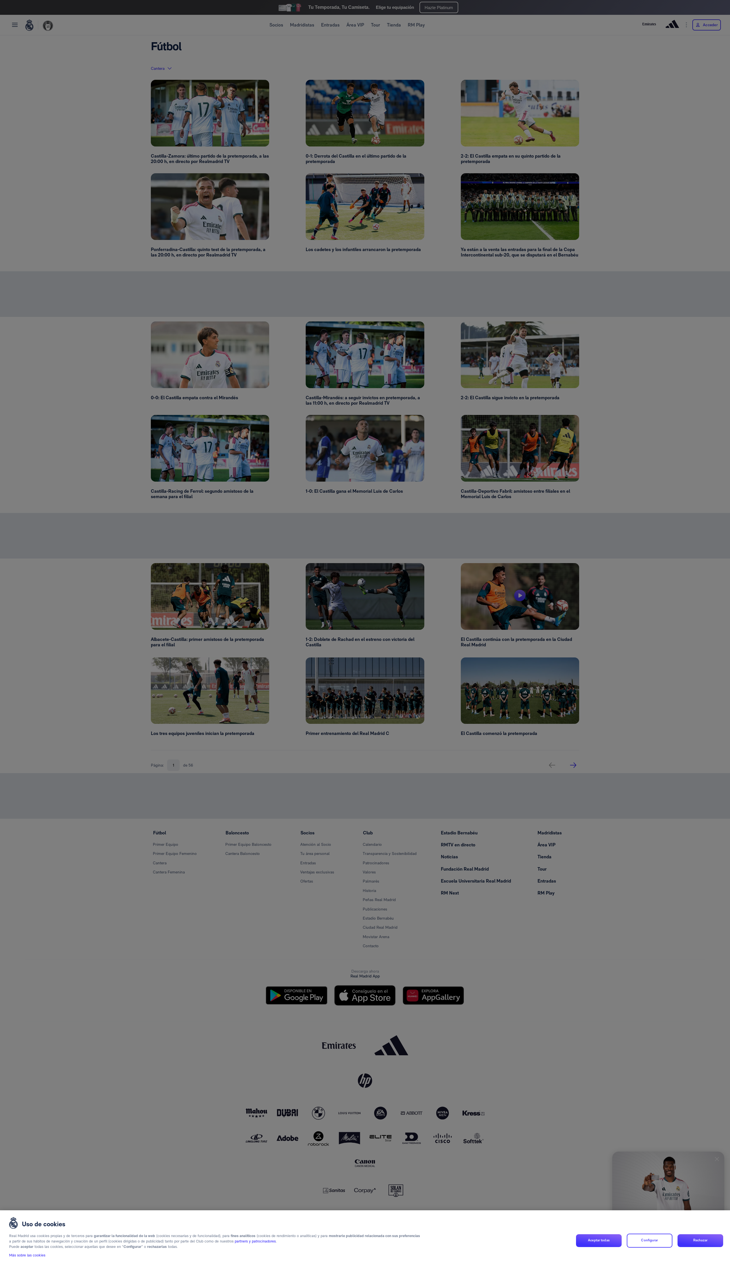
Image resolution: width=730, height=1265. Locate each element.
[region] (365, 1237)
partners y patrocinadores (255, 1241)
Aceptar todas (599, 1240)
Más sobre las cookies (27, 1255)
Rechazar (700, 1240)
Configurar (649, 1240)
